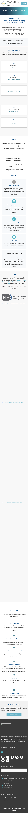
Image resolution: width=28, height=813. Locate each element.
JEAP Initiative (13, 2)
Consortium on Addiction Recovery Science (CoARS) (14, 285)
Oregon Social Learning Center (8, 281)
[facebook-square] (3, 757)
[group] (14, 64)
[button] (14, 714)
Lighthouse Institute (21, 280)
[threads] (22, 757)
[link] (8, 760)
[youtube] (3, 760)
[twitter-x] (8, 757)
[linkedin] (13, 757)
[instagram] (17, 757)
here (9, 283)
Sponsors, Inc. (20, 281)
